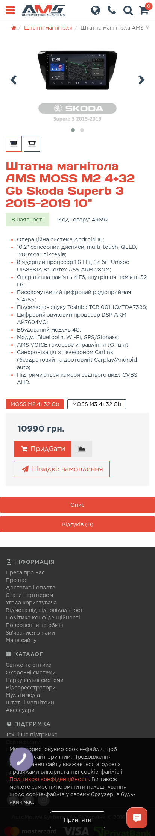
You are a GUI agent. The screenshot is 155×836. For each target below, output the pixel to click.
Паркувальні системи (35, 680)
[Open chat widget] (136, 817)
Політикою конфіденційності (49, 779)
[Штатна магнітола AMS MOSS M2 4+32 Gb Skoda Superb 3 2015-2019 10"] (77, 80)
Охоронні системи (31, 672)
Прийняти (77, 820)
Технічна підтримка (32, 735)
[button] (143, 12)
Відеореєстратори (31, 688)
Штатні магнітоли (30, 703)
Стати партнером (29, 595)
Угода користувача (31, 603)
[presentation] (13, 78)
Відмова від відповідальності (45, 610)
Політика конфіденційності (43, 618)
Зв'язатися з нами (30, 633)
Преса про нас (25, 572)
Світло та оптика (29, 665)
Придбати (47, 449)
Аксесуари (20, 710)
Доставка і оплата (30, 588)
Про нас (16, 580)
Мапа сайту (21, 640)
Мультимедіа (23, 695)
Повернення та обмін (35, 625)
